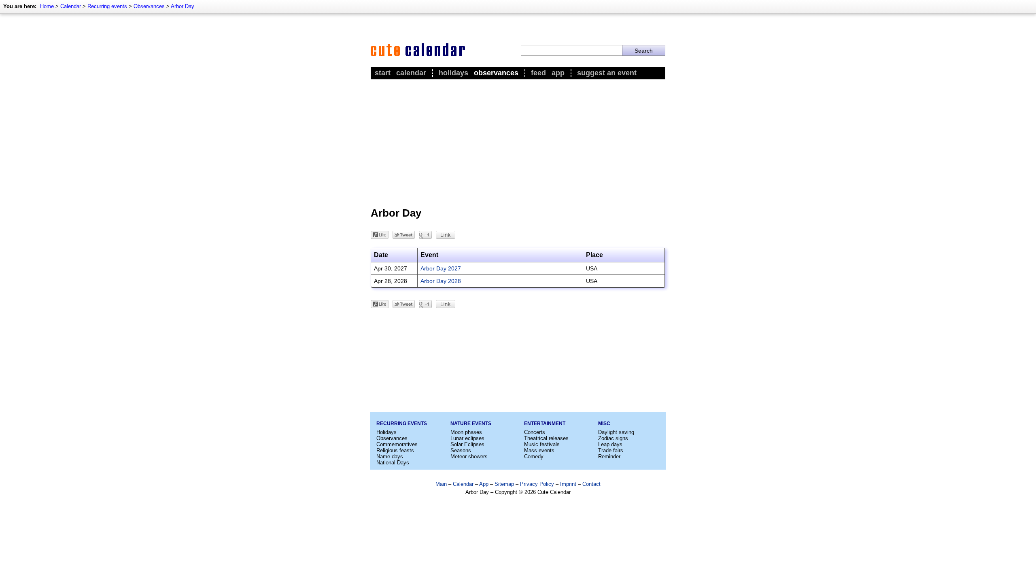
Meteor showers (469, 456)
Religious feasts (395, 450)
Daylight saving (616, 432)
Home (47, 6)
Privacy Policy (537, 484)
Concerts (534, 432)
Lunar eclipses (467, 438)
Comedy (533, 456)
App (558, 73)
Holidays (453, 73)
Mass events (539, 450)
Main (441, 484)
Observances (149, 6)
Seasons (460, 450)
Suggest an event (607, 73)
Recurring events (107, 6)
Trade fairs (610, 450)
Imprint (568, 484)
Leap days (610, 444)
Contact (591, 484)
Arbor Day (182, 6)
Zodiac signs (613, 438)
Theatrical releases (546, 438)
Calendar (70, 6)
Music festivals (542, 444)
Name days (389, 456)
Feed (538, 73)
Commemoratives (397, 444)
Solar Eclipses (467, 444)
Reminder (609, 456)
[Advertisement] (518, 142)
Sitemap (504, 484)
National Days (392, 463)
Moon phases (466, 432)
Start (383, 73)
